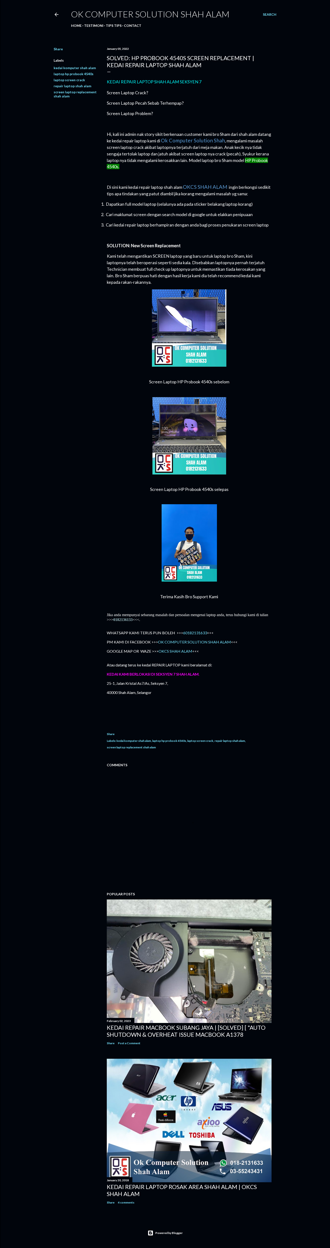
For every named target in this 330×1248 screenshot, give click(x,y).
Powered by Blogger (169, 1233)
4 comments (126, 1202)
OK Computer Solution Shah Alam (150, 14)
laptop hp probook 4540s (73, 74)
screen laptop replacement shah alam (131, 747)
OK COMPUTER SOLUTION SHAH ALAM (194, 642)
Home (76, 25)
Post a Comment (129, 1043)
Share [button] (58, 49)
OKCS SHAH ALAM (175, 651)
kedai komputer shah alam (75, 68)
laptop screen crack (69, 80)
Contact (132, 25)
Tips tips (114, 25)
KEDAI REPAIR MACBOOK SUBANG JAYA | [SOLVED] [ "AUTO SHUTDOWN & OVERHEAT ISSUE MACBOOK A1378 (186, 1031)
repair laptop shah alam (72, 86)
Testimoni (93, 25)
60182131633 (195, 632)
